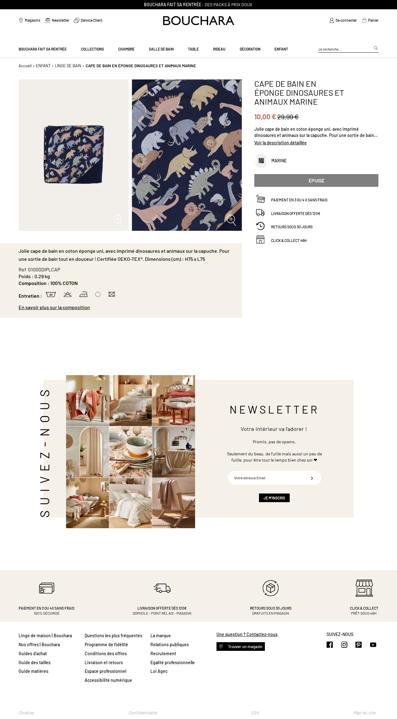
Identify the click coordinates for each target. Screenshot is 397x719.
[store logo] (198, 20)
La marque (160, 635)
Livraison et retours (104, 662)
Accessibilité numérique (108, 680)
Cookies (26, 712)
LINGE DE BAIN (68, 65)
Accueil (25, 65)
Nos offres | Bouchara (39, 644)
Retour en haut (386, 702)
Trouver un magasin (244, 646)
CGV (255, 712)
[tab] (127, 307)
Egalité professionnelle (172, 662)
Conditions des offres (106, 653)
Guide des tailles (35, 662)
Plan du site (364, 712)
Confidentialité (142, 712)
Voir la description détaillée (280, 142)
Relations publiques (169, 644)
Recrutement (163, 653)
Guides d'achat (33, 653)
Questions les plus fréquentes (113, 635)
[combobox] (348, 49)
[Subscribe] (312, 478)
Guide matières (33, 671)
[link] (343, 20)
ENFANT (43, 65)
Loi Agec (158, 671)
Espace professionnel (105, 671)
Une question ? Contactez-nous (247, 634)
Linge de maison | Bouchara (45, 635)
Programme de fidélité (106, 644)
